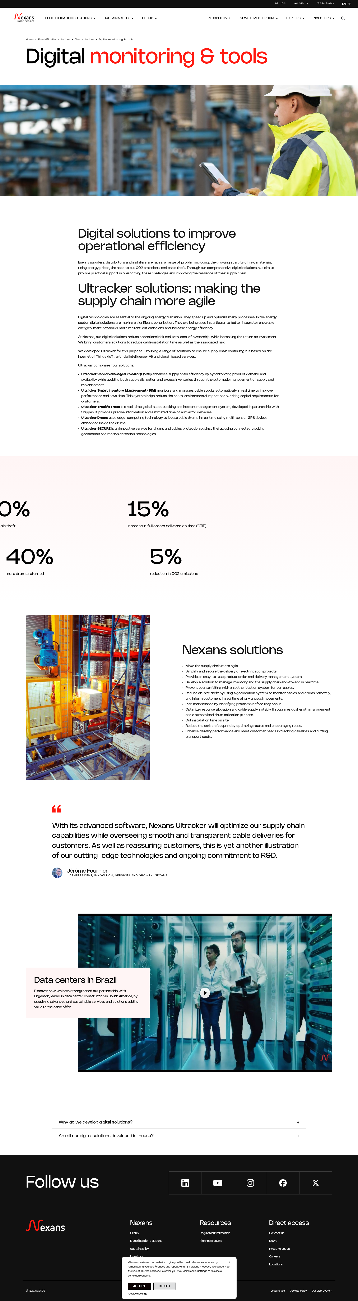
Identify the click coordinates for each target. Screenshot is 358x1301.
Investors (322, 18)
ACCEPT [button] (139, 1286)
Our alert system (322, 1291)
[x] (315, 1183)
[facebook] (283, 1183)
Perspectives (220, 18)
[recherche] (343, 18)
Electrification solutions (68, 18)
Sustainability (117, 18)
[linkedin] (185, 1183)
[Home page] (23, 18)
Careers (293, 18)
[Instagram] (250, 1183)
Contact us (276, 1233)
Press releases (279, 1249)
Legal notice (278, 1291)
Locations (276, 1264)
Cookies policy (298, 1291)
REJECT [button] (164, 1286)
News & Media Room (257, 18)
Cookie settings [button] (138, 1294)
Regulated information (215, 1233)
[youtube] (217, 1183)
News (273, 1241)
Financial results (211, 1241)
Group (147, 18)
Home (30, 40)
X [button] (229, 1262)
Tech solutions (84, 40)
